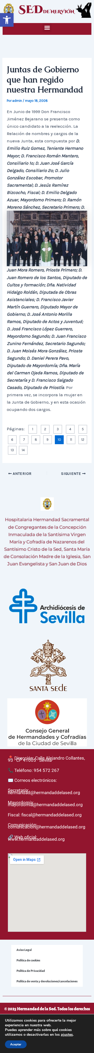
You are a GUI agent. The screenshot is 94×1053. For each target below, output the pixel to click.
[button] (7, 20)
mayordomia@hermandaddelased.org (45, 804)
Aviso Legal (24, 950)
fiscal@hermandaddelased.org (51, 814)
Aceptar (15, 1044)
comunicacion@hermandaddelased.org (46, 826)
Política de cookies (28, 960)
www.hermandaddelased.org (36, 839)
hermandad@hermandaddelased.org (44, 792)
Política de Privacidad (30, 971)
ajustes (67, 1034)
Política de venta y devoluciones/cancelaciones (47, 981)
